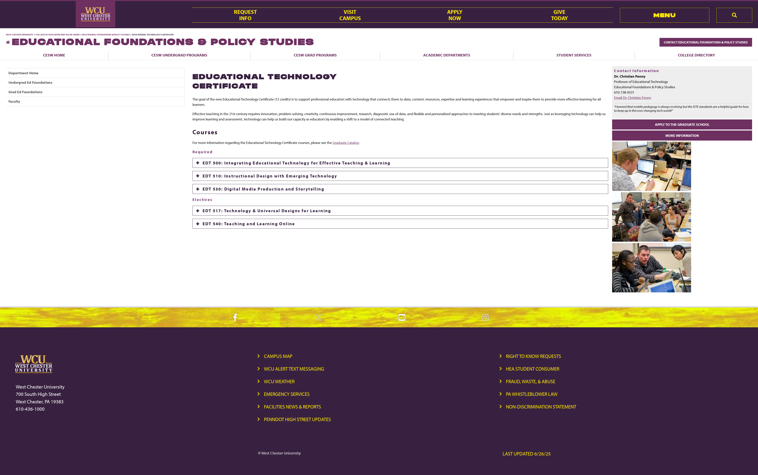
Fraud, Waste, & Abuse (530, 381)
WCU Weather (279, 381)
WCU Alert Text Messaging (294, 369)
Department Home (23, 73)
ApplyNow (454, 15)
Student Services (573, 55)
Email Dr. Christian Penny (632, 97)
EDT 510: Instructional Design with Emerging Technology (270, 176)
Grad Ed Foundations (25, 92)
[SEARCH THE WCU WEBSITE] (734, 15)
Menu (664, 15)
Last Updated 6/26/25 (527, 454)
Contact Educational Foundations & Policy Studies (706, 42)
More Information (682, 135)
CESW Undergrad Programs (179, 55)
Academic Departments (446, 55)
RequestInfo (245, 15)
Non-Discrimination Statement (541, 407)
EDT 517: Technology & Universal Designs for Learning (267, 210)
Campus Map (278, 356)
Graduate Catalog (346, 142)
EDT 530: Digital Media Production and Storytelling (263, 189)
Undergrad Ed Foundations (30, 82)
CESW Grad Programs (315, 55)
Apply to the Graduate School (682, 124)
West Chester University (19, 34)
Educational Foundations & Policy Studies (106, 34)
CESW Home (54, 55)
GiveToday (559, 15)
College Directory (696, 55)
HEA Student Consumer (532, 369)
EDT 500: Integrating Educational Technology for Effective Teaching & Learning (297, 163)
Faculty (14, 101)
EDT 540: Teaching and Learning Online (249, 223)
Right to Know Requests (533, 356)
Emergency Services (287, 394)
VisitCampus (350, 15)
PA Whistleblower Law (531, 394)
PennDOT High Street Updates (297, 419)
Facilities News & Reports (292, 407)
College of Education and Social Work (58, 34)
